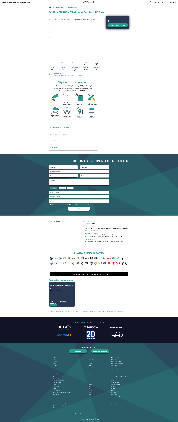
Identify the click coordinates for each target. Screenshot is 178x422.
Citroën (90, 363)
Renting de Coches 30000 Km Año (118, 374)
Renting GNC (114, 394)
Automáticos (56, 400)
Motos (28, 2)
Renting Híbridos (57, 374)
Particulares (23, 2)
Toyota (90, 369)
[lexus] (118, 258)
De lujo (112, 400)
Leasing (112, 380)
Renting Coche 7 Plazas (116, 361)
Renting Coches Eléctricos (117, 363)
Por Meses (113, 388)
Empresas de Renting (116, 405)
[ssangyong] (100, 263)
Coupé (54, 363)
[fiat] (82, 258)
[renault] (82, 263)
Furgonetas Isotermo (115, 384)
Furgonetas (55, 376)
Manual (55, 365)
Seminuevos (113, 392)
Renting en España (115, 382)
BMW (90, 386)
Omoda (90, 384)
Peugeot (91, 371)
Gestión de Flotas (57, 378)
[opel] (69, 263)
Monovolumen (56, 367)
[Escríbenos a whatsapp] (176, 2)
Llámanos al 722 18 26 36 (100, 351)
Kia (89, 361)
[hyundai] (96, 258)
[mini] (56, 263)
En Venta (55, 402)
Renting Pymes (56, 398)
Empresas (9, 2)
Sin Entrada (113, 403)
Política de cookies (89, 419)
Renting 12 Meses (114, 357)
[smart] (96, 263)
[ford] (87, 258)
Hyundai (91, 359)
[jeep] (104, 258)
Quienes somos (114, 402)
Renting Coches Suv (57, 372)
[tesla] (113, 263)
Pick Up (112, 398)
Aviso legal (81, 419)
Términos (97, 419)
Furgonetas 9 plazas (57, 390)
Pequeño (55, 371)
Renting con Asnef (115, 367)
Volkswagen (91, 367)
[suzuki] (109, 263)
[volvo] (127, 263)
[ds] (78, 258)
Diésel (54, 388)
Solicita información (117, 25)
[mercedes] (51, 263)
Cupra (90, 380)
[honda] (91, 258)
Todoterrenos (56, 386)
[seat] (87, 263)
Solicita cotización (167, 2)
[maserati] (122, 258)
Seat (90, 365)
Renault (90, 378)
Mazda (90, 390)
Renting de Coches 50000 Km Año (118, 376)
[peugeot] (73, 263)
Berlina (54, 357)
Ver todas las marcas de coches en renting (62, 403)
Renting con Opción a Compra (118, 369)
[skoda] (91, 263)
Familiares (113, 386)
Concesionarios (114, 378)
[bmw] (60, 258)
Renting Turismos (57, 382)
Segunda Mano (56, 394)
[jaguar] (100, 258)
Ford (90, 394)
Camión (55, 359)
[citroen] (64, 258)
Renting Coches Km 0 (116, 365)
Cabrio (112, 390)
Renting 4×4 (113, 359)
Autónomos (16, 2)
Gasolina (55, 384)
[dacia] (73, 258)
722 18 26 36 (155, 2)
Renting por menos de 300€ (59, 405)
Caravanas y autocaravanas (59, 380)
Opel (90, 372)
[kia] (109, 258)
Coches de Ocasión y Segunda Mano (60, 7)
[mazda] (127, 258)
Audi (90, 382)
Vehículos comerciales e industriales (61, 392)
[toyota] (118, 263)
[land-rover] (113, 258)
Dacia (90, 388)
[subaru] (104, 263)
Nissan (90, 374)
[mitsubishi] (60, 263)
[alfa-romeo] (51, 258)
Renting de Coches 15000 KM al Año (119, 372)
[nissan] (64, 263)
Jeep (90, 376)
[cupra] (69, 258)
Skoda (90, 392)
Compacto (55, 361)
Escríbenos (78, 351)
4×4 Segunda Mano (73, 7)
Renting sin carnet (57, 407)
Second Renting (56, 396)
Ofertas (4, 2)
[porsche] (78, 263)
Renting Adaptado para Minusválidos (119, 396)
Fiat (89, 357)
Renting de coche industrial (117, 371)
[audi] (56, 258)
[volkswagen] (122, 263)
